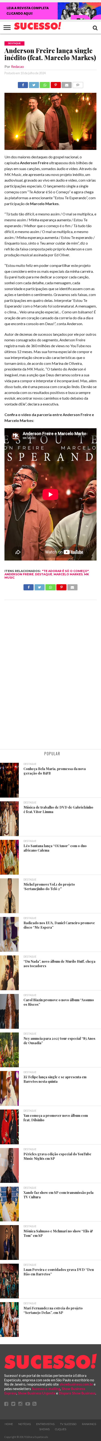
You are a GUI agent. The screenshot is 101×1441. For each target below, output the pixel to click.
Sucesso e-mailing (46, 1389)
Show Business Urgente (36, 1393)
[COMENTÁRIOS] (77, 84)
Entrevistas (45, 1424)
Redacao (17, 67)
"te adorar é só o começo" (65, 571)
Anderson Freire (19, 574)
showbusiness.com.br (76, 1384)
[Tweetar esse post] (34, 84)
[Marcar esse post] (55, 84)
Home (9, 1424)
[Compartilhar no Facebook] (23, 84)
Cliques (60, 1429)
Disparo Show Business (77, 1393)
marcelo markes (68, 574)
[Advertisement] (50, 675)
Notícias (24, 1424)
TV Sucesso (68, 1424)
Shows (44, 1429)
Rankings (89, 1424)
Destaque (43, 574)
